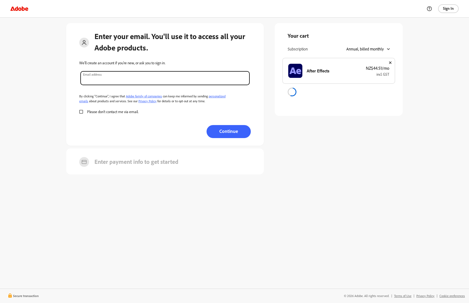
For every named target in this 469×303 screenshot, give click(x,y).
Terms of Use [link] (402, 296)
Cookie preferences (452, 296)
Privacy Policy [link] (425, 296)
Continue (228, 131)
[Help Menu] (429, 8)
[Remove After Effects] (390, 62)
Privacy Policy (147, 101)
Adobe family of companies (144, 96)
